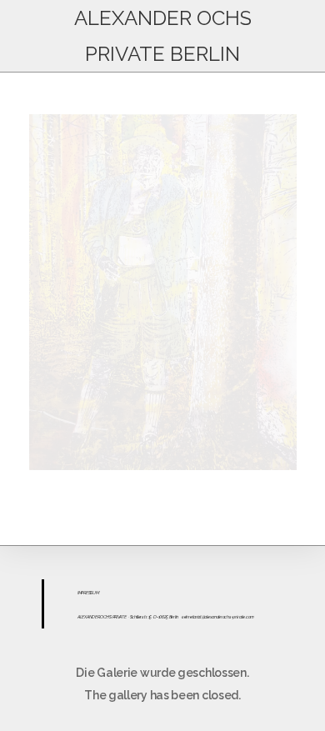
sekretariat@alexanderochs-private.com (218, 616)
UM (95, 592)
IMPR (82, 592)
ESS (89, 592)
